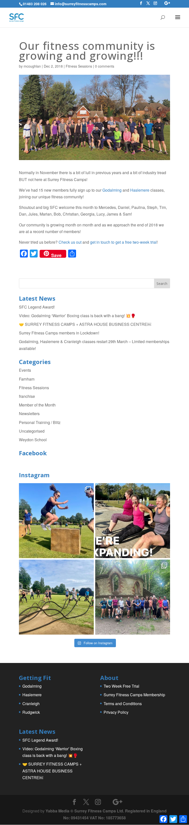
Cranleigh (31, 703)
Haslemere (139, 190)
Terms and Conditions (123, 703)
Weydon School (33, 439)
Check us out (70, 242)
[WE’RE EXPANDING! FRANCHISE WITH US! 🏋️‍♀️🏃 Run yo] (132, 520)
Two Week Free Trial (121, 686)
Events (25, 370)
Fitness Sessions (79, 66)
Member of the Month (37, 405)
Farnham (26, 379)
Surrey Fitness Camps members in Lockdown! (59, 333)
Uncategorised (32, 431)
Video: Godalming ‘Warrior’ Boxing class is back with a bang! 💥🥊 (77, 315)
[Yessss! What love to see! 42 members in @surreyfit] (56, 597)
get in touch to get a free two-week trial (123, 242)
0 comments (104, 66)
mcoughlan (32, 66)
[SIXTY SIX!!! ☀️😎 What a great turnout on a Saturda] (56, 520)
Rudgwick (31, 712)
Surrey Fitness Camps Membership (134, 694)
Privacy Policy (116, 712)
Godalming (112, 190)
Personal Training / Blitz (40, 422)
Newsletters (29, 413)
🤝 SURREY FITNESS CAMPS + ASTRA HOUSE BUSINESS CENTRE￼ (85, 324)
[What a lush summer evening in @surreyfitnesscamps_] (132, 597)
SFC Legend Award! (37, 307)
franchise (27, 396)
